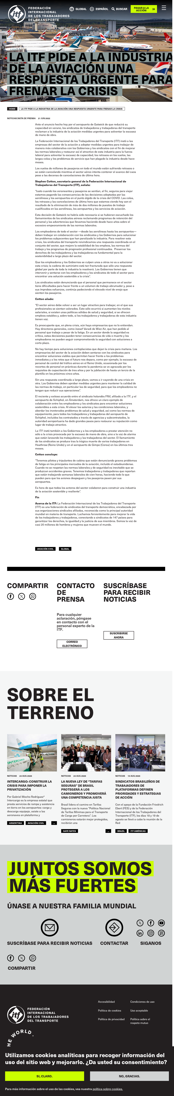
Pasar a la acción (141, 9)
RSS (161, 933)
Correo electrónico (72, 644)
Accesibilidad (106, 1001)
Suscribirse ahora (119, 635)
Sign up (50, 929)
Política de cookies (109, 1010)
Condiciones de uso (142, 1001)
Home (12, 108)
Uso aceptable (139, 1010)
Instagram (150, 933)
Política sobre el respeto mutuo (140, 1021)
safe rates (69, 830)
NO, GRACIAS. (129, 1076)
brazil (121, 830)
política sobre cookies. (108, 1089)
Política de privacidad (111, 1019)
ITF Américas (138, 830)
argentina (15, 822)
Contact (114, 929)
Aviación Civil (45, 548)
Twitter (140, 923)
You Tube (161, 923)
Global (65, 548)
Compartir (27, 585)
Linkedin (140, 933)
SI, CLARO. (45, 1076)
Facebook (150, 923)
